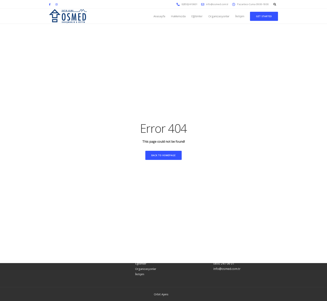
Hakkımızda (178, 16)
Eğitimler (197, 16)
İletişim (239, 16)
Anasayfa (159, 16)
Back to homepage (163, 155)
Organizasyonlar (219, 16)
